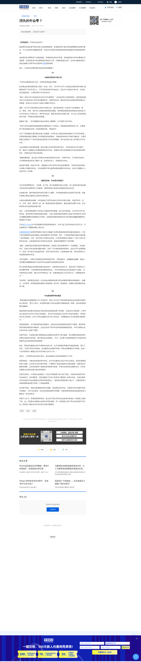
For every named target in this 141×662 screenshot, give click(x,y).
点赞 (53, 449)
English (92, 8)
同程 (44, 63)
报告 (56, 8)
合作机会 (88, 2)
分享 (65, 449)
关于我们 (100, 2)
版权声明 (59, 419)
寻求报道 (110, 7)
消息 (110, 2)
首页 (34, 8)
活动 (63, 8)
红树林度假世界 (25, 232)
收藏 (40, 449)
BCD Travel (27, 224)
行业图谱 (82, 8)
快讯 (49, 8)
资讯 (41, 8)
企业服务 (72, 8)
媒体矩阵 (79, 2)
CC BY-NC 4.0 (52, 421)
